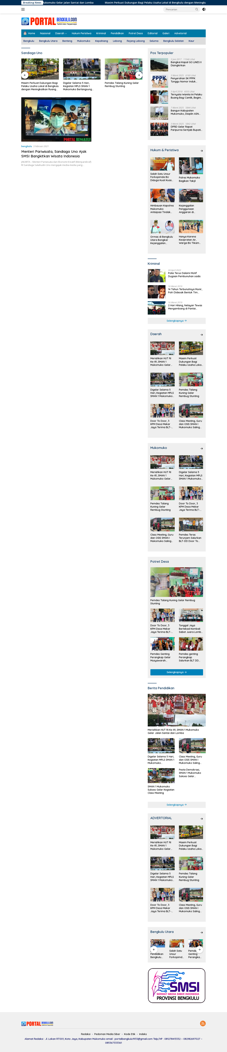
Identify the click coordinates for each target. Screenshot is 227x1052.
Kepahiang (101, 41)
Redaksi (85, 1034)
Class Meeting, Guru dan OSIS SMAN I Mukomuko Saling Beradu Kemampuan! (190, 424)
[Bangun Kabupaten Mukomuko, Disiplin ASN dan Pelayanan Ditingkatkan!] (159, 113)
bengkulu (26, 146)
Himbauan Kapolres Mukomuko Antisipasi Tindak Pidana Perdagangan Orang (162, 209)
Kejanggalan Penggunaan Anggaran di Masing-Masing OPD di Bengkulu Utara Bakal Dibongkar (191, 209)
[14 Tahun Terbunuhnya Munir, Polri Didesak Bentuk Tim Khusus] (156, 291)
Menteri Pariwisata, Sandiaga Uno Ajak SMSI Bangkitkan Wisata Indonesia (54, 153)
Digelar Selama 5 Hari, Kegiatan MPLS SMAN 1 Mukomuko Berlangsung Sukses (35, 86)
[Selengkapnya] (201, 151)
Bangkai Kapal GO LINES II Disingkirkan (186, 64)
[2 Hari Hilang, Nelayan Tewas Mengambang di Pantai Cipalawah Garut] (156, 308)
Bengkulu (28, 41)
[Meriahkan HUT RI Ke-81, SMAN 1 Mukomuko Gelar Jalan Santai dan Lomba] (162, 348)
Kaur (191, 41)
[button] (196, 9)
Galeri (165, 33)
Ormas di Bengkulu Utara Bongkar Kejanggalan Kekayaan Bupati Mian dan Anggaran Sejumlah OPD (162, 240)
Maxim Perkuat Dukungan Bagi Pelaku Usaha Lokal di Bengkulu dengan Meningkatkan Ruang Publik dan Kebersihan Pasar (148, 2)
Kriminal (101, 33)
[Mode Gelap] (204, 9)
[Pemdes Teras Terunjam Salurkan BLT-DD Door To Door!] (191, 524)
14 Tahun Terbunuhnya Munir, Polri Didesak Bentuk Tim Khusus (185, 291)
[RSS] (203, 1024)
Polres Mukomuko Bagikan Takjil (189, 179)
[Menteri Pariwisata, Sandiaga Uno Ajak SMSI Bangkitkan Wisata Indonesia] (56, 119)
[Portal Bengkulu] (49, 21)
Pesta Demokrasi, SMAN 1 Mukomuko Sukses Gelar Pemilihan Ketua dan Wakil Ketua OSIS (191, 773)
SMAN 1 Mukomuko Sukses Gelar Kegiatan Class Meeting (161, 789)
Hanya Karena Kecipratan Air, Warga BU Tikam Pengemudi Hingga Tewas (190, 240)
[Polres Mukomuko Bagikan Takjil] (191, 165)
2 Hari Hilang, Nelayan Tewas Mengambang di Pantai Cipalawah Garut (185, 307)
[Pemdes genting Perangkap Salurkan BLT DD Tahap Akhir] (191, 644)
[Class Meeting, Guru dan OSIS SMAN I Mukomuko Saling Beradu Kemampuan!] (191, 411)
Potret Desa (136, 33)
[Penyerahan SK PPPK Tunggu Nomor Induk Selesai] (159, 81)
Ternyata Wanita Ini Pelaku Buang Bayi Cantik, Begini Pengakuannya (186, 96)
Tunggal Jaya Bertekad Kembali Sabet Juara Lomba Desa (191, 629)
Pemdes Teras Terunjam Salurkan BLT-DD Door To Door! (190, 538)
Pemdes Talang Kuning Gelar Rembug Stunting (80, 84)
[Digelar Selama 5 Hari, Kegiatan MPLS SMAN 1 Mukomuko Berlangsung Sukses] (40, 69)
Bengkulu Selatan (173, 41)
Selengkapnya (175, 320)
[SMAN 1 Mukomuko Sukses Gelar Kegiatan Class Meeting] (161, 775)
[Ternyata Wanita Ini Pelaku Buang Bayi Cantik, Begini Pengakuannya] (159, 97)
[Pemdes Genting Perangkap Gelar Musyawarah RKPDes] (162, 644)
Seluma (154, 41)
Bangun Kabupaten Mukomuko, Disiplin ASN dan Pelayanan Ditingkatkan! (185, 112)
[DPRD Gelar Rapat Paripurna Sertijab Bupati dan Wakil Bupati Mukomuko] (159, 129)
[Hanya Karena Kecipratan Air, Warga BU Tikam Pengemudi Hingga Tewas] (191, 226)
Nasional (45, 33)
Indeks (143, 1034)
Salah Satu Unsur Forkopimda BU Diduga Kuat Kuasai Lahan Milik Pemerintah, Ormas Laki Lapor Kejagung (162, 177)
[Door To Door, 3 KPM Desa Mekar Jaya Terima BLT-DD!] (123, 69)
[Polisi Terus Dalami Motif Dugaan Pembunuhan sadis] (156, 275)
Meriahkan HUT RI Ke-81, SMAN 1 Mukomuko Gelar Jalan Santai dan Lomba (160, 361)
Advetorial (180, 33)
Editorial (152, 33)
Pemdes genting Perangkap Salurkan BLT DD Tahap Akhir (189, 657)
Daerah (59, 33)
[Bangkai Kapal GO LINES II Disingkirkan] (159, 64)
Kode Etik (129, 1034)
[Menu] (23, 9)
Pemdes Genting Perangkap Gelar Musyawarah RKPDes (160, 657)
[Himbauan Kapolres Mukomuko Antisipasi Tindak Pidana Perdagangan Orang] (162, 195)
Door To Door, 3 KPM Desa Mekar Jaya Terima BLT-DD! (121, 84)
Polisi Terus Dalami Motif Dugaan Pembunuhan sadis (184, 275)
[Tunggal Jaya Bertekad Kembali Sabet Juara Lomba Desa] (191, 615)
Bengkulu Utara (48, 41)
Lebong (117, 41)
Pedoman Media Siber (107, 1034)
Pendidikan (117, 33)
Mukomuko (83, 41)
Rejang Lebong (136, 41)
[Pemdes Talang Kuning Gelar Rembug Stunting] (82, 69)
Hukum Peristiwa (81, 33)
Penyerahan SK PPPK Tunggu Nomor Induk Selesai (183, 80)
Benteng (67, 41)
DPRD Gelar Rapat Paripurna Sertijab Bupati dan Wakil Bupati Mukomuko (186, 128)
